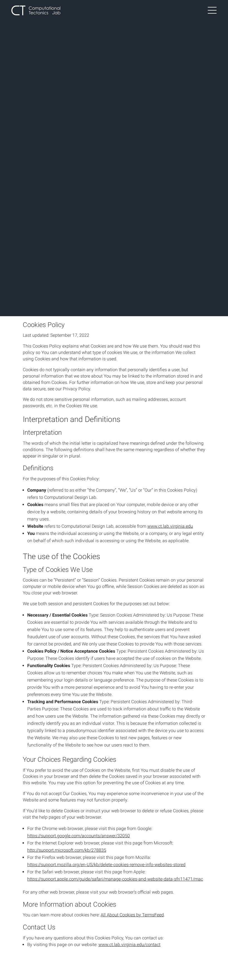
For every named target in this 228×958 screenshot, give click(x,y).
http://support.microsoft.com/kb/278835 (66, 850)
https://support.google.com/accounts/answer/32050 (78, 835)
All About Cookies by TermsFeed (132, 914)
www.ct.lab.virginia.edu (170, 526)
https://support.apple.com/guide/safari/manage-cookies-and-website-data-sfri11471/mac (115, 879)
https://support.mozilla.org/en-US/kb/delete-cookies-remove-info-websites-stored (106, 864)
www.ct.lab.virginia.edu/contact (129, 944)
